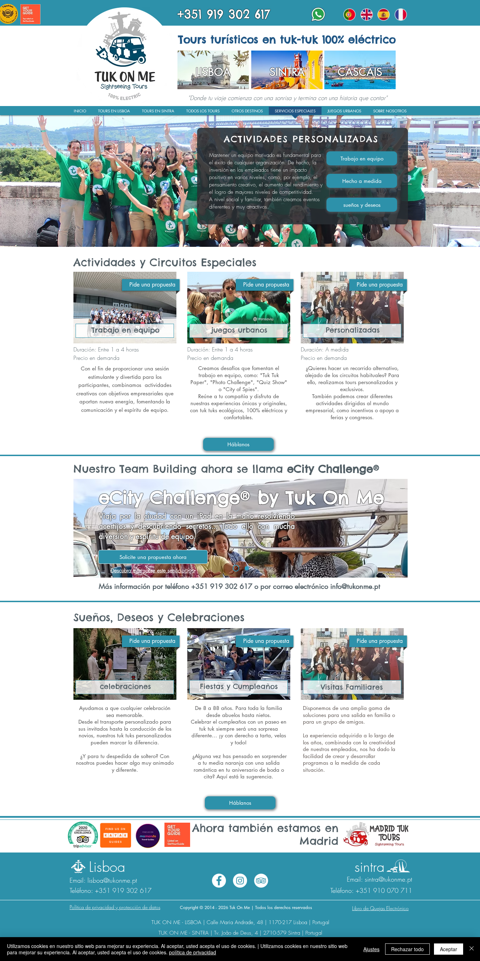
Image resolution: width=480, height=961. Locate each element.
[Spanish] (383, 14)
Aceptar (448, 949)
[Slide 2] (236, 568)
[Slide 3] (247, 568)
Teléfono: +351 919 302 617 (110, 890)
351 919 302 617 (223, 586)
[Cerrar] (471, 949)
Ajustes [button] (371, 949)
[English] (366, 14)
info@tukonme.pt (355, 586)
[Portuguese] (349, 14)
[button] (389, 113)
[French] (400, 14)
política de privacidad (192, 952)
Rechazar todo (407, 949)
